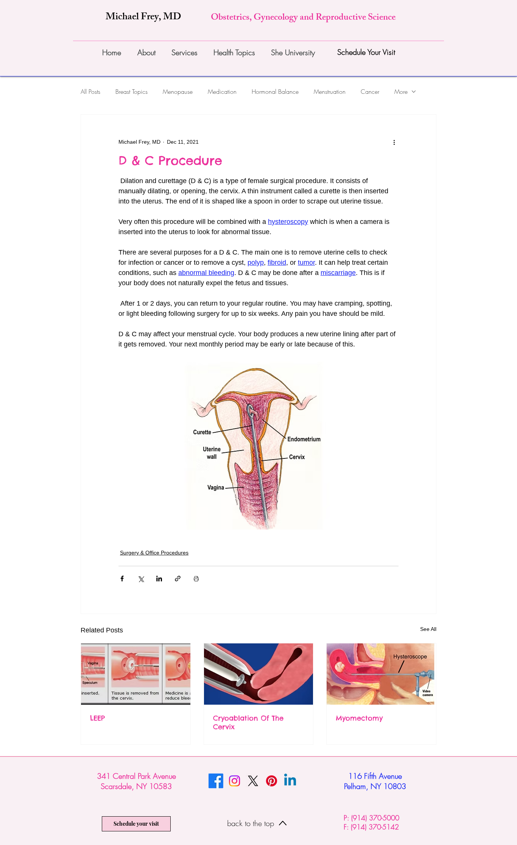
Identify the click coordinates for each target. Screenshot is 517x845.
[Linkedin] (290, 781)
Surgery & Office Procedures (154, 553)
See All (428, 629)
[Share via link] (177, 578)
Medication (222, 91)
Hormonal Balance (275, 91)
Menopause (178, 91)
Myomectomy (359, 718)
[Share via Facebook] (122, 578)
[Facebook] (216, 781)
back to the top (251, 823)
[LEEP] (135, 674)
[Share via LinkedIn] (159, 578)
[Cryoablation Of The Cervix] (258, 674)
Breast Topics (131, 91)
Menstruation (330, 91)
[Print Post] (196, 578)
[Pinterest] (271, 781)
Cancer (370, 91)
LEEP (97, 718)
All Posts (90, 91)
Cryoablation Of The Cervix (248, 722)
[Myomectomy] (381, 674)
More (401, 91)
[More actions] (394, 141)
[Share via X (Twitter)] (140, 578)
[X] (253, 781)
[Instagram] (234, 781)
